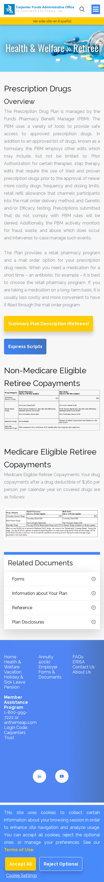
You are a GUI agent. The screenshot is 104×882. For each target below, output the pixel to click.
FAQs (78, 656)
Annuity (45, 656)
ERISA (79, 661)
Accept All (20, 864)
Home (10, 656)
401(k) (44, 661)
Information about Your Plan (39, 593)
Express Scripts (25, 346)
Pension (11, 687)
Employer (48, 666)
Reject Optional (61, 864)
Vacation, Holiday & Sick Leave (14, 677)
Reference (22, 607)
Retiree (85, 48)
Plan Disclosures (28, 622)
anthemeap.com (20, 722)
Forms (18, 579)
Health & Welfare (35, 48)
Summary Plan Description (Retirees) (48, 323)
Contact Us (84, 666)
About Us (82, 672)
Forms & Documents (50, 674)
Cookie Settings (21, 875)
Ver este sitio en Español (52, 21)
